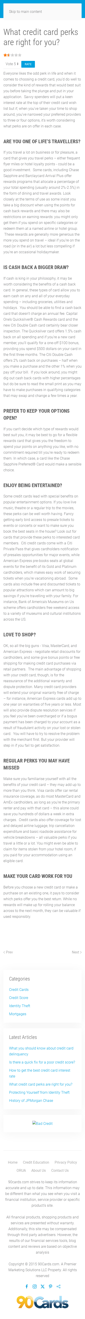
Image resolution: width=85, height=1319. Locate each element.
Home (12, 1162)
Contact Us (60, 1170)
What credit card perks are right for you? (40, 1084)
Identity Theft (19, 1006)
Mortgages (17, 1014)
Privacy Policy (66, 1162)
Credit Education (36, 1162)
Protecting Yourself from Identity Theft (39, 1092)
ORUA (21, 1170)
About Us (38, 1170)
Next (76, 952)
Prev (9, 952)
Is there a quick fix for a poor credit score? (42, 1062)
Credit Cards (19, 990)
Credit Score (18, 998)
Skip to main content (25, 11)
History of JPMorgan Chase (31, 1100)
